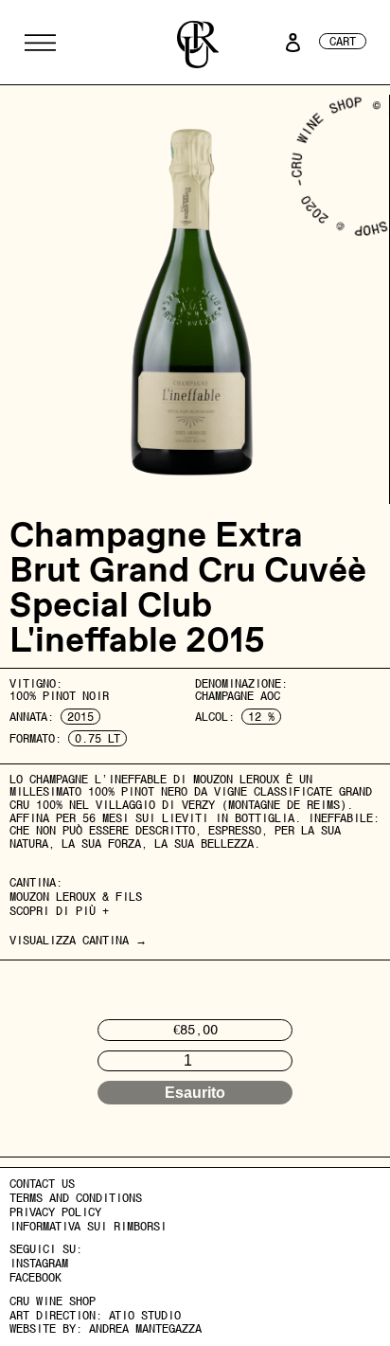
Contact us (42, 1183)
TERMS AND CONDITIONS (75, 1198)
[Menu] (40, 43)
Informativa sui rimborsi (88, 1226)
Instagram (38, 1263)
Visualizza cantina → (78, 940)
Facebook (35, 1277)
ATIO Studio (145, 1315)
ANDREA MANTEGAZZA (145, 1329)
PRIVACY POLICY (55, 1212)
